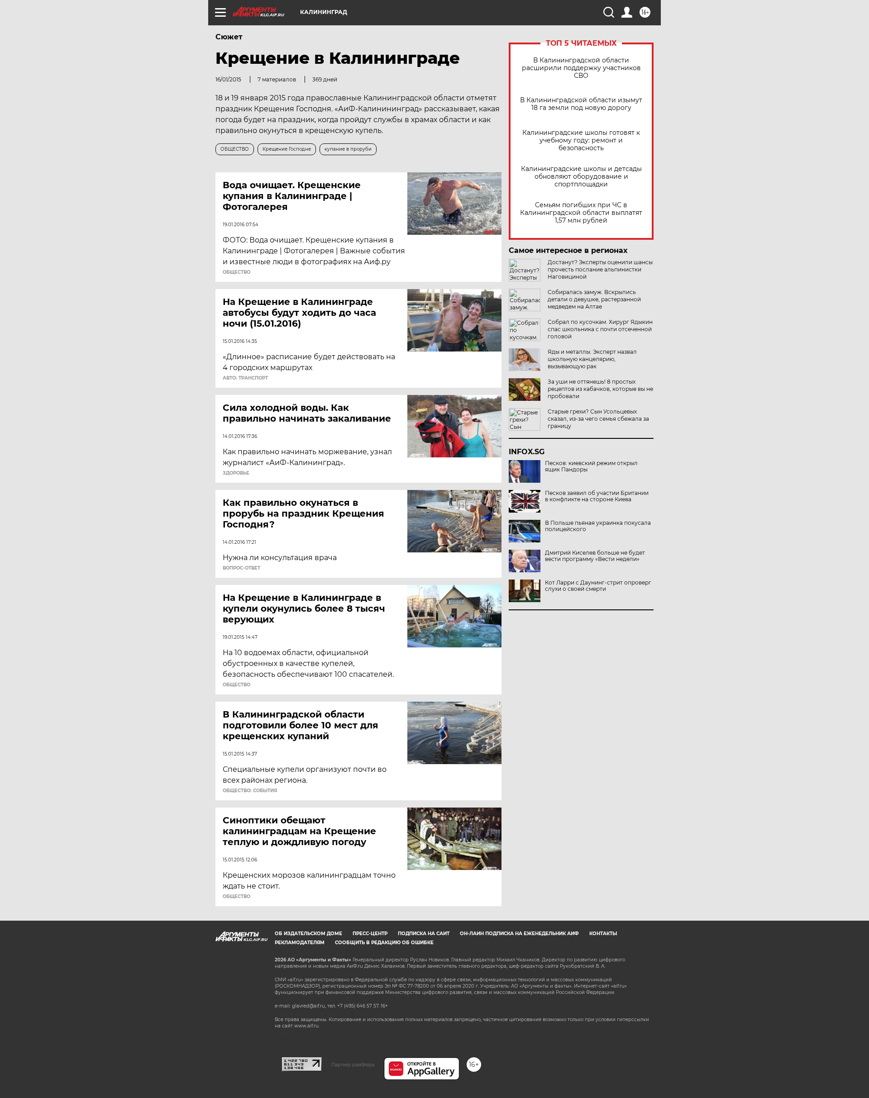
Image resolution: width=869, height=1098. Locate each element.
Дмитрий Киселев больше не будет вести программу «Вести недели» (595, 556)
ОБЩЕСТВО (236, 272)
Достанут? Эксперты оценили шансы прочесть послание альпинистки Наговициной (600, 269)
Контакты (603, 933)
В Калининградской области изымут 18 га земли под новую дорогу (581, 104)
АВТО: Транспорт (245, 378)
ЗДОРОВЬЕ (236, 473)
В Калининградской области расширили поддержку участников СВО (581, 68)
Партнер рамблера (352, 1064)
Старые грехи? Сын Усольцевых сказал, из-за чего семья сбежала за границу (598, 418)
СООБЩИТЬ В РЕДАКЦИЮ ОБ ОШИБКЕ (384, 943)
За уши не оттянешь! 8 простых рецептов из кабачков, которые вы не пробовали (600, 388)
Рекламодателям (300, 943)
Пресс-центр (370, 933)
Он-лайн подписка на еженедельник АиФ (519, 933)
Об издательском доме (308, 933)
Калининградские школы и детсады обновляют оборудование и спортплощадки (581, 176)
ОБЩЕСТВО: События (250, 791)
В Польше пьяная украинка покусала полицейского (598, 526)
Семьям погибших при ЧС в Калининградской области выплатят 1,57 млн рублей (581, 212)
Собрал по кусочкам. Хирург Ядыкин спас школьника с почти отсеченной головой (600, 329)
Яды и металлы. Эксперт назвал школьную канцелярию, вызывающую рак (592, 359)
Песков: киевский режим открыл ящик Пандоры (591, 466)
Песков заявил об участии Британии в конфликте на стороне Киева (597, 496)
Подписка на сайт (423, 933)
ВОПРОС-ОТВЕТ (241, 568)
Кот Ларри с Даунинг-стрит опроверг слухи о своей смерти (598, 586)
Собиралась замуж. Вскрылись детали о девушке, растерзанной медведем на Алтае (594, 299)
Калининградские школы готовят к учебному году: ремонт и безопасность (581, 140)
